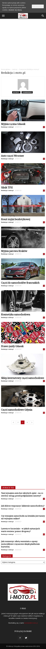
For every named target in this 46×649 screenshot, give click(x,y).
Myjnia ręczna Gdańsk (13, 124)
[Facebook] (20, 638)
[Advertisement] (23, 43)
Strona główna (5, 69)
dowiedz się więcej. (15, 10)
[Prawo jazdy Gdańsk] (23, 332)
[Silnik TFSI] (23, 174)
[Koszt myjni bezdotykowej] (23, 205)
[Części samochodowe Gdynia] (23, 396)
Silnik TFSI (7, 187)
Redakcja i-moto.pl (7, 127)
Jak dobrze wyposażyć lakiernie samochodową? (22, 506)
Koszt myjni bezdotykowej (15, 219)
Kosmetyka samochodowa (15, 314)
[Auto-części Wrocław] (23, 142)
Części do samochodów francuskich (20, 282)
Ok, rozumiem (38, 6)
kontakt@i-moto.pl (31, 623)
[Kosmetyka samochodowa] (23, 301)
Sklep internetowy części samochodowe (22, 378)
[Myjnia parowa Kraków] (23, 237)
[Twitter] (26, 638)
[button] (43, 16)
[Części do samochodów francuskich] (23, 269)
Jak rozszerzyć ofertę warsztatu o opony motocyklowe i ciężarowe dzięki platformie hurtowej (20, 544)
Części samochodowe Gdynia (16, 409)
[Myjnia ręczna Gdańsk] (23, 110)
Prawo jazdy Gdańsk (12, 346)
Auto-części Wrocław (12, 155)
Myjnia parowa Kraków (14, 251)
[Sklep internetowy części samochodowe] (23, 364)
